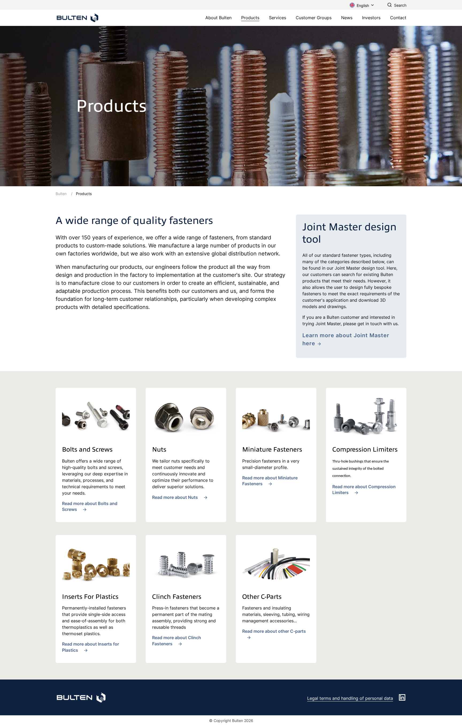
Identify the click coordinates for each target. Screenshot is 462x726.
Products (250, 18)
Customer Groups (314, 18)
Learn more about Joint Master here (345, 339)
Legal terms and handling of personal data (350, 698)
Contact (398, 18)
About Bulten (218, 18)
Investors (371, 18)
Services (277, 18)
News (346, 18)
